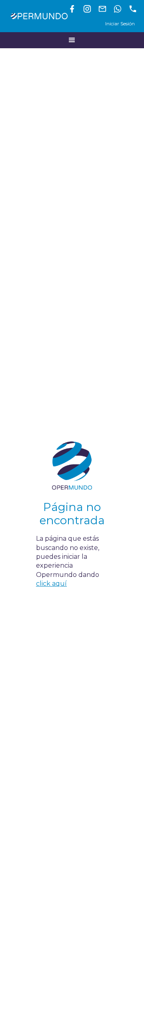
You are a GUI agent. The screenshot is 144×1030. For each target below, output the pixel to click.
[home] (37, 16)
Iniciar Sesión (120, 24)
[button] (72, 40)
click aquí (51, 583)
